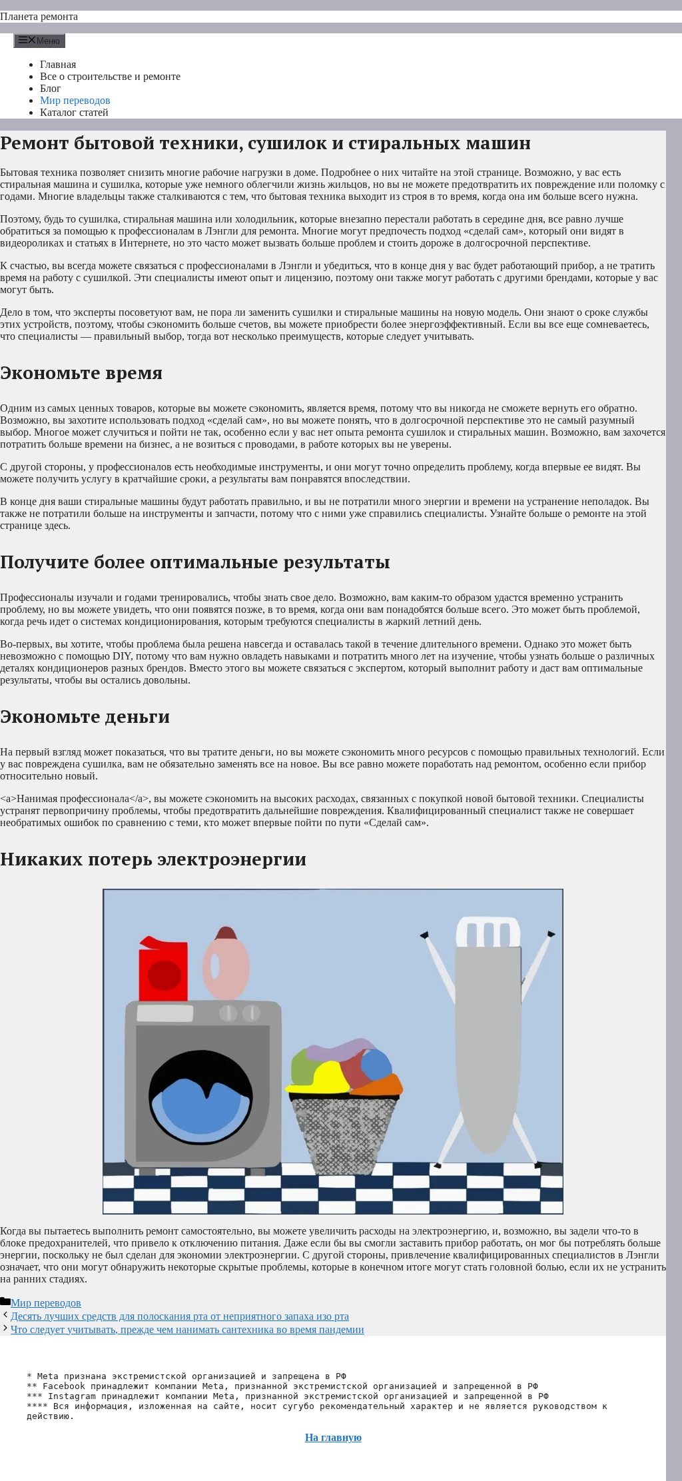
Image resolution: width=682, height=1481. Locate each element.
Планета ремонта (39, 16)
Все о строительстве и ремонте (110, 76)
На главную (333, 1437)
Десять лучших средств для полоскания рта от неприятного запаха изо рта (180, 1316)
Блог (50, 88)
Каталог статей (74, 112)
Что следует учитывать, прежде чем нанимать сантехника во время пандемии (187, 1329)
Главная (58, 64)
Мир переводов (75, 100)
